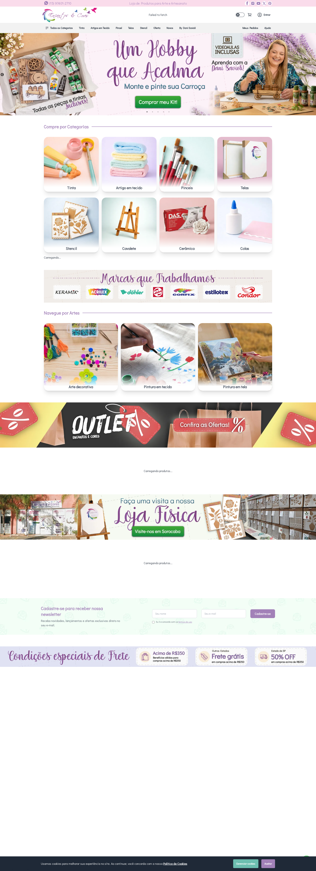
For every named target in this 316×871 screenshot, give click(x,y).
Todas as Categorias (61, 28)
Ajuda (267, 28)
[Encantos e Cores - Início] (69, 14)
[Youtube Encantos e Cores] (258, 3)
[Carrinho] (249, 14)
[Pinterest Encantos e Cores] (269, 3)
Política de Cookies (175, 864)
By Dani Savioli (187, 28)
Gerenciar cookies (245, 863)
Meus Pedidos (250, 28)
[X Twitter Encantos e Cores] (263, 3)
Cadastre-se (263, 614)
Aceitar (268, 863)
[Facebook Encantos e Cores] (247, 3)
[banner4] (158, 74)
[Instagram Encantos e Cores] (252, 3)
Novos (170, 28)
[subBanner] (158, 425)
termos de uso (185, 621)
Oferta (156, 28)
